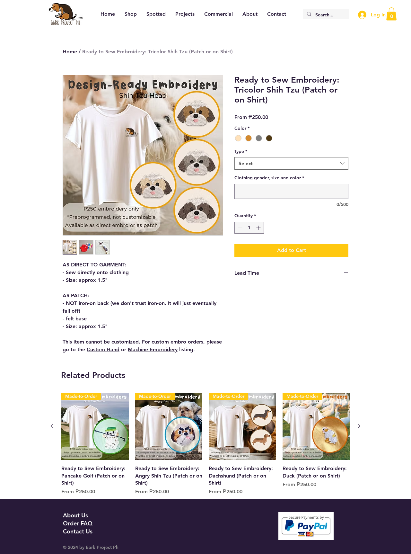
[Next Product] (359, 426)
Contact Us (77, 531)
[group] (205, 447)
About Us (75, 515)
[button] (391, 14)
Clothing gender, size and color (269, 178)
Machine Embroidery (153, 349)
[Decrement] (239, 227)
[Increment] (259, 227)
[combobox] (291, 163)
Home (70, 52)
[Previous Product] (52, 426)
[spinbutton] (249, 227)
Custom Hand (103, 349)
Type (240, 151)
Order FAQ (77, 523)
